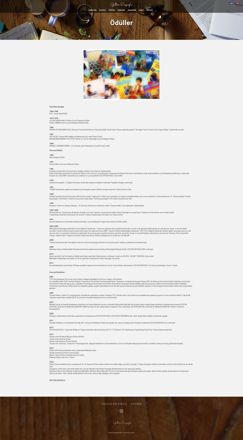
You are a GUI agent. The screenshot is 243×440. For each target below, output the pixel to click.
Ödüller (112, 10)
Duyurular (132, 10)
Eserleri (102, 10)
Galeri (141, 10)
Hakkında (92, 10)
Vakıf (231, 3)
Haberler (121, 10)
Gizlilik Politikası (114, 404)
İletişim (149, 10)
